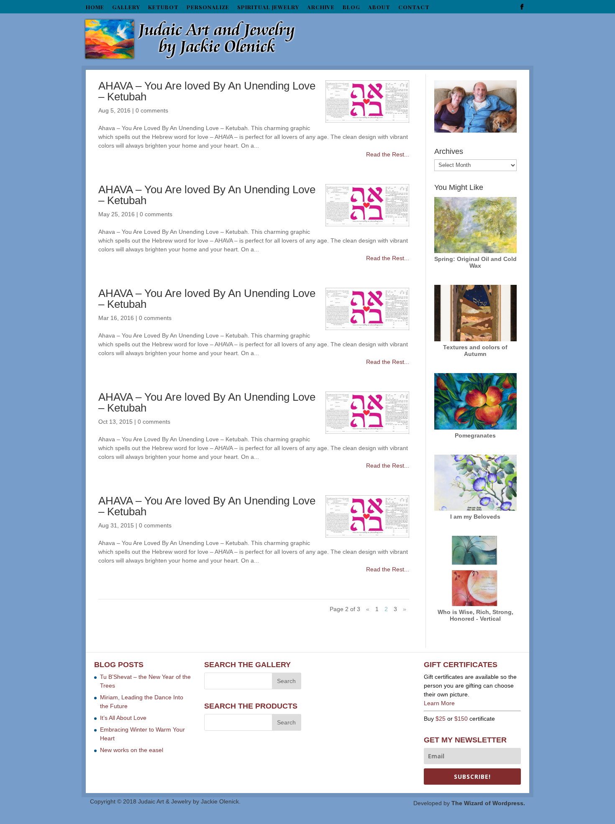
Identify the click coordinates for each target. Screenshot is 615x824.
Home (95, 7)
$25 (441, 718)
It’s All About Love (123, 717)
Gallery (126, 7)
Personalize (208, 7)
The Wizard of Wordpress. (488, 803)
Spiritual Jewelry (268, 7)
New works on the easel (131, 750)
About (379, 7)
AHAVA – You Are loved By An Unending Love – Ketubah (206, 91)
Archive (321, 7)
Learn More (439, 703)
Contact (414, 7)
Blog (351, 7)
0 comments (152, 110)
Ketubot (163, 7)
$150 (461, 718)
